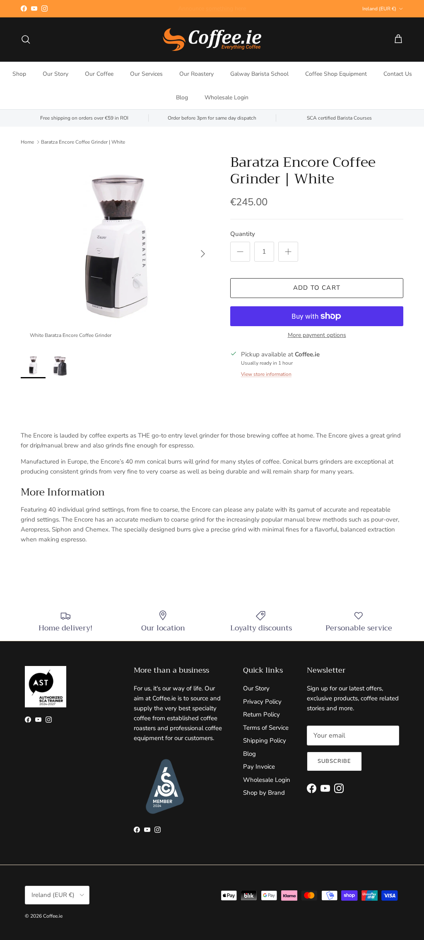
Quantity (242, 234)
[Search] (26, 39)
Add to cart (316, 288)
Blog (182, 97)
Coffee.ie (53, 916)
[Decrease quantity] (240, 252)
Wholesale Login (226, 97)
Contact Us (397, 74)
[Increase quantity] (288, 252)
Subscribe (334, 761)
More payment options (317, 335)
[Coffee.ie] (212, 39)
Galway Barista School (259, 74)
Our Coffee (99, 74)
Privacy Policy (262, 701)
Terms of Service (266, 728)
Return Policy (261, 714)
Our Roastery (196, 74)
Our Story (55, 74)
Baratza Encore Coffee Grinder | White (83, 142)
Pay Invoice (259, 766)
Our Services (146, 74)
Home (27, 142)
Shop (19, 74)
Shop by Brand (264, 793)
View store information (266, 374)
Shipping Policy (264, 740)
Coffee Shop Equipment (336, 74)
